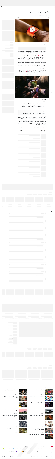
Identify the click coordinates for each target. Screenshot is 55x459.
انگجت (26, 71)
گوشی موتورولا (31, 70)
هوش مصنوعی (40, 55)
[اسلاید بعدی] (1, 86)
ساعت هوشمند (35, 53)
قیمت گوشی (40, 74)
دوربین (45, 124)
